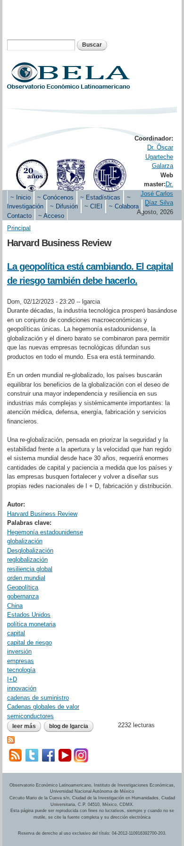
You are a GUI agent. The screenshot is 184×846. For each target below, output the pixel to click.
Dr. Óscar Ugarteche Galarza (159, 156)
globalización (24, 541)
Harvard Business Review (42, 513)
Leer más (26, 727)
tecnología (21, 669)
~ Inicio (20, 197)
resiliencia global (29, 568)
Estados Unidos (28, 614)
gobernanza (23, 596)
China (15, 605)
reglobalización (27, 559)
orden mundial (26, 577)
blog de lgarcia (68, 726)
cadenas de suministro (38, 697)
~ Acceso (51, 215)
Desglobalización (30, 550)
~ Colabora (124, 206)
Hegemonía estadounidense (45, 532)
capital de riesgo (29, 642)
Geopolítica (22, 587)
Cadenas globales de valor (43, 706)
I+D (12, 679)
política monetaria (31, 624)
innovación (21, 688)
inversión (19, 651)
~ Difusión (64, 206)
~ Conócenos (55, 197)
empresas (20, 660)
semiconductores (30, 716)
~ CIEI (93, 206)
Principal (19, 228)
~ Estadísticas (100, 197)
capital (16, 633)
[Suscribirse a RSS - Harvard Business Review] (11, 739)
